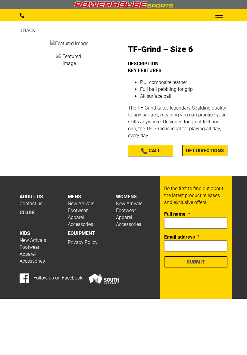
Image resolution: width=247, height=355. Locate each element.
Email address (181, 237)
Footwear (78, 210)
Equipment (81, 233)
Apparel (76, 217)
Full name (177, 214)
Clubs (27, 212)
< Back (27, 30)
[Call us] (22, 15)
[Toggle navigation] (219, 15)
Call (154, 150)
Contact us (31, 203)
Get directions (205, 150)
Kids (25, 233)
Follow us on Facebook (57, 278)
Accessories (80, 224)
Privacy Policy (83, 242)
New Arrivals (81, 203)
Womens (126, 196)
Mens (74, 196)
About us (31, 196)
